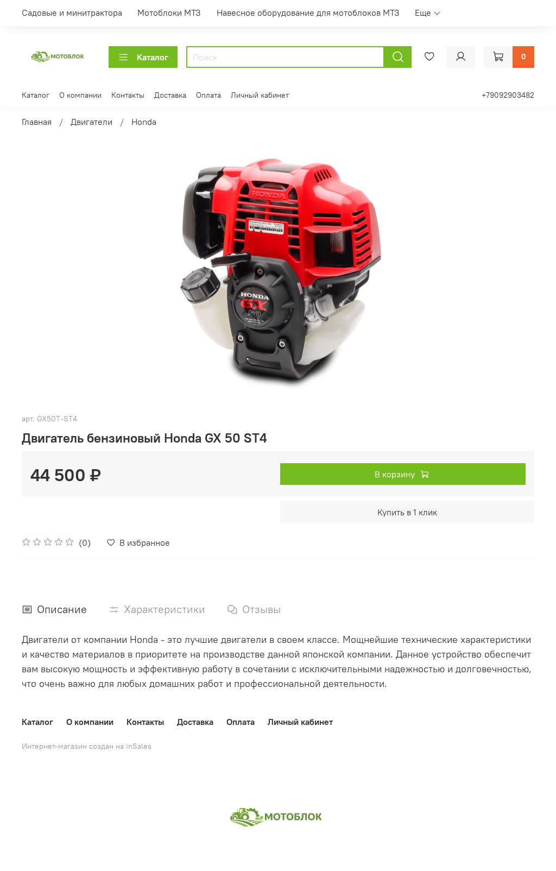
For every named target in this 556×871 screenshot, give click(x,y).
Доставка (170, 95)
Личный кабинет (260, 95)
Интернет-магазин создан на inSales (86, 746)
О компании (80, 95)
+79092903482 (508, 95)
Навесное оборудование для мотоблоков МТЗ (308, 12)
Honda (143, 121)
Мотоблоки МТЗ (169, 12)
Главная (37, 121)
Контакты (127, 95)
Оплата (208, 95)
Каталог (152, 57)
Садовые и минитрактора (72, 12)
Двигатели (91, 121)
